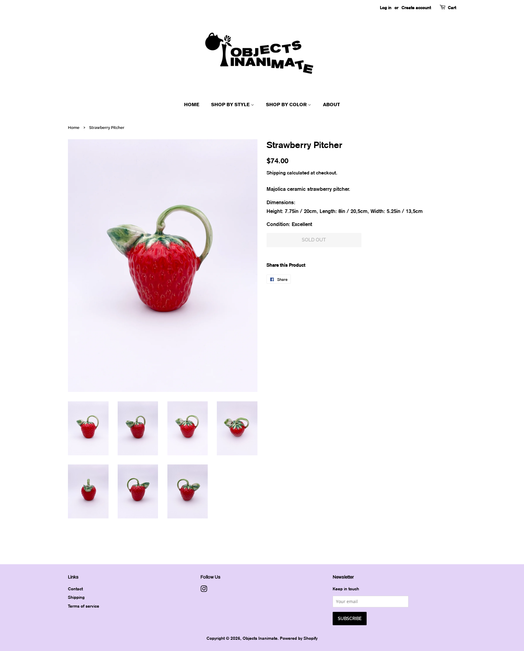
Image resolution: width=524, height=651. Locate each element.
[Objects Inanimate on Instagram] (203, 590)
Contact (75, 589)
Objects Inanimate (260, 638)
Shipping (276, 173)
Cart (452, 7)
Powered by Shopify (298, 638)
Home (191, 104)
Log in (385, 7)
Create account (416, 7)
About (331, 104)
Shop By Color (287, 104)
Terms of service (83, 606)
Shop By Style (231, 104)
